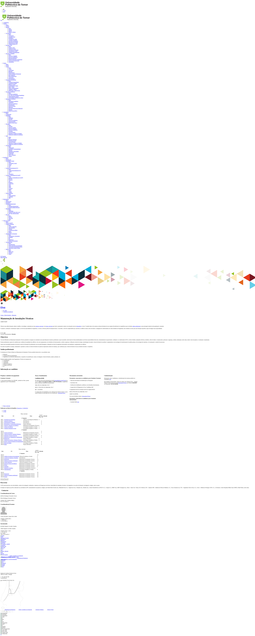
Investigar (10, 131)
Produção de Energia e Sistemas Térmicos (13, 440)
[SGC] (2, 561)
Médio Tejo (8, 249)
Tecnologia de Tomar (12, 51)
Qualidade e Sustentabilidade (14, 149)
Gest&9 (10, 192)
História (7, 27)
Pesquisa (4, 256)
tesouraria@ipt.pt (61, 393)
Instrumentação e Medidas (9, 422)
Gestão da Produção (8, 432)
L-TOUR (10, 188)
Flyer (3, 307)
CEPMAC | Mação (12, 89)
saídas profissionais (136, 326)
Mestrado (10, 71)
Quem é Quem (50, 609)
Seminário (6, 466)
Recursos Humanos (12, 58)
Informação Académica (11, 99)
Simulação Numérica (8, 468)
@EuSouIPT (8, 145)
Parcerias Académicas (10, 91)
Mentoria (10, 150)
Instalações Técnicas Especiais (10, 435)
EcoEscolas (10, 153)
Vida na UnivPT (6, 220)
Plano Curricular (6, 405)
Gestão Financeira (8, 462)
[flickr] (12, 612)
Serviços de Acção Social (13, 60)
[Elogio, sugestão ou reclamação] (4, 554)
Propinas (10, 109)
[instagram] (4, 612)
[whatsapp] (14, 612)
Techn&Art (10, 174)
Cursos (7, 66)
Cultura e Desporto (10, 224)
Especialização (11, 78)
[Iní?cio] (14, 7)
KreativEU (8, 202)
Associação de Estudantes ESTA (15, 246)
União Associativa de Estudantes (15, 245)
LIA (9, 167)
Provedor (10, 119)
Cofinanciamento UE (12, 44)
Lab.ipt (9, 164)
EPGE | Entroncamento (13, 88)
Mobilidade (8, 208)
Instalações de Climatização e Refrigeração (13, 437)
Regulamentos (11, 104)
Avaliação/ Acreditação (8, 311)
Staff (7, 135)
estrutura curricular (39, 326)
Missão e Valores (12, 32)
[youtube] (7, 612)
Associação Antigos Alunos (14, 248)
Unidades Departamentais (13, 52)
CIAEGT (10, 180)
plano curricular (49, 326)
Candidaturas (6, 22)
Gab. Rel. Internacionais (13, 213)
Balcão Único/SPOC (12, 110)
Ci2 (9, 172)
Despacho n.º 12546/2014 (22, 408)
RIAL (9, 219)
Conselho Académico (12, 40)
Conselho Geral (11, 36)
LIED (9, 186)
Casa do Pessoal (11, 132)
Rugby (9, 231)
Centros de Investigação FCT (12, 168)
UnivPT (5, 23)
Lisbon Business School (13, 96)
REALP (7, 214)
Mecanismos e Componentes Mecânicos (12, 424)
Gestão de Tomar (12, 48)
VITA (9, 190)
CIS (9, 181)
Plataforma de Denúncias (10, 609)
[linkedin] (9, 612)
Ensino (4, 63)
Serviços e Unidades (10, 53)
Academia (10, 196)
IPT (1, 20)
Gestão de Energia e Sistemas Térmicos (12, 434)
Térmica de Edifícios (8, 427)
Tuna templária (11, 227)
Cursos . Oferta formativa (6, 315)
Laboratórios (11, 62)
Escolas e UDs (9, 45)
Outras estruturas (9, 193)
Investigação (5, 157)
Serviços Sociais (11, 106)
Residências (10, 239)
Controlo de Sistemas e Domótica (11, 457)
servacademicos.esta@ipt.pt (60, 380)
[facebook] (2, 612)
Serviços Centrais (12, 127)
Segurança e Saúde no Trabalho (15, 133)
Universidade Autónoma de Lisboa (15, 97)
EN (4, 11)
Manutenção (6, 438)
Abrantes (10, 252)
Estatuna (10, 229)
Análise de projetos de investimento (11, 456)
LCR (9, 184)
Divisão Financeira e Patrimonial (15, 59)
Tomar (9, 254)
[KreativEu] (3, 563)
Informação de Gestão (13, 42)
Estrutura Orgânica (39, 609)
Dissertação (6, 459)
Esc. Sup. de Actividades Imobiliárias (16, 95)
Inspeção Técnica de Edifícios (10, 463)
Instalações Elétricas (8, 421)
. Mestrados (13, 315)
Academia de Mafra (12, 83)
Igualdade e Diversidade (13, 151)
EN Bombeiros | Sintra (13, 85)
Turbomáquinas (7, 469)
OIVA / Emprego (12, 155)
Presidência (10, 38)
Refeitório (10, 237)
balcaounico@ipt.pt (86, 396)
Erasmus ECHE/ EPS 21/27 (14, 212)
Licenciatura (11, 70)
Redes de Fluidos (7, 443)
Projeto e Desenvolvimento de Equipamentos (13, 441)
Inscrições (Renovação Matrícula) (15, 108)
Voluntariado (11, 152)
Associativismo (9, 242)
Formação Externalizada (11, 79)
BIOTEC (10, 178)
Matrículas (10, 107)
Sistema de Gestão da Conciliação (15, 134)
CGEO (9, 171)
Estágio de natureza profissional (10, 460)
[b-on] (2, 566)
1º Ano (4, 410)
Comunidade (6, 112)
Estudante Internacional (11, 204)
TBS (9, 198)
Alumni (10, 156)
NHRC (10, 189)
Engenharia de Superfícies (9, 419)
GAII (9, 165)
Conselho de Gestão (12, 39)
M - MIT (5, 310)
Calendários (10, 102)
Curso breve (11, 77)
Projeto (5, 465)
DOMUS (10, 182)
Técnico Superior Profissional (14, 73)
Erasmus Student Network (14, 207)
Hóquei (10, 232)
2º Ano (4, 411)
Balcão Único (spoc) (12, 122)
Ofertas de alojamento (13, 240)
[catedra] (3, 565)
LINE (9, 187)
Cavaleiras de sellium (12, 230)
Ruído (5, 444)
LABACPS (10, 183)
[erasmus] (3, 564)
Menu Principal (4, 257)
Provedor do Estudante (13, 41)
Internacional (6, 199)
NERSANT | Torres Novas (14, 90)
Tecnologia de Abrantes (13, 50)
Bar (9, 238)
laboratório (79, 326)
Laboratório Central (10, 161)
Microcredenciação (12, 76)
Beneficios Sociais (12, 140)
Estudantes (8, 115)
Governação (8, 33)
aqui (78, 402)
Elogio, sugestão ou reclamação (25, 609)
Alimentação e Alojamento (11, 233)
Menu (7, 25)
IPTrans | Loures (11, 84)
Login (4, 10)
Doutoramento (11, 72)
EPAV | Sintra (11, 87)
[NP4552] (3, 560)
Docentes (8, 124)
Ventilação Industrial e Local (10, 428)
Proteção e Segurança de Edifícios (11, 425)
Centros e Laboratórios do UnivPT (13, 175)
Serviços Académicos (12, 57)
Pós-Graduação (11, 75)
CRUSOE (10, 218)
